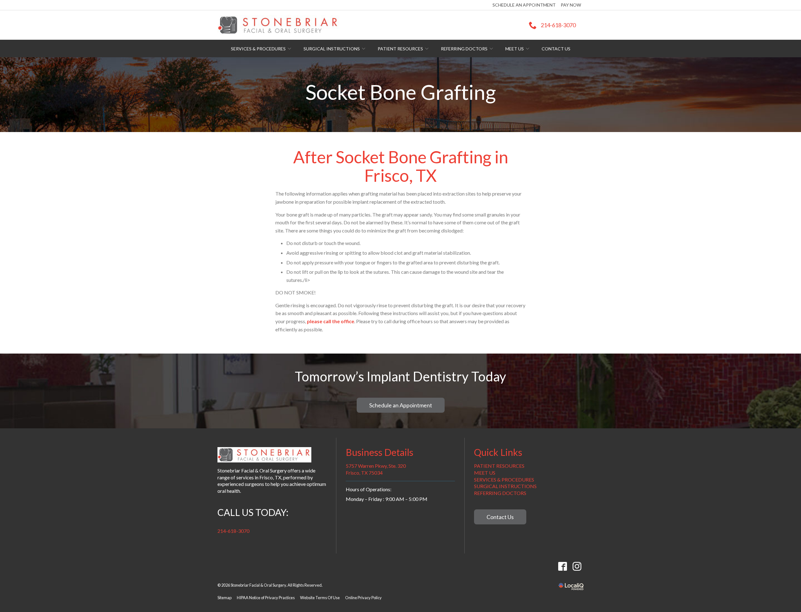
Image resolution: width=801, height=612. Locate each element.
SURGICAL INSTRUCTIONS (505, 486)
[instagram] (577, 566)
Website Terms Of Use (320, 597)
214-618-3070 (233, 531)
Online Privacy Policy (363, 597)
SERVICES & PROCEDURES (504, 479)
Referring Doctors (464, 48)
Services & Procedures (258, 48)
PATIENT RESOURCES (499, 466)
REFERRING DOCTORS (500, 493)
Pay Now (571, 5)
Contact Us (556, 48)
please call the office (330, 321)
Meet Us (514, 48)
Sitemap (224, 597)
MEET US (484, 473)
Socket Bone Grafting (400, 92)
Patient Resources (400, 48)
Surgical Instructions (332, 48)
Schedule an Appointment (524, 5)
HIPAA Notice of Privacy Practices (266, 597)
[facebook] (562, 566)
